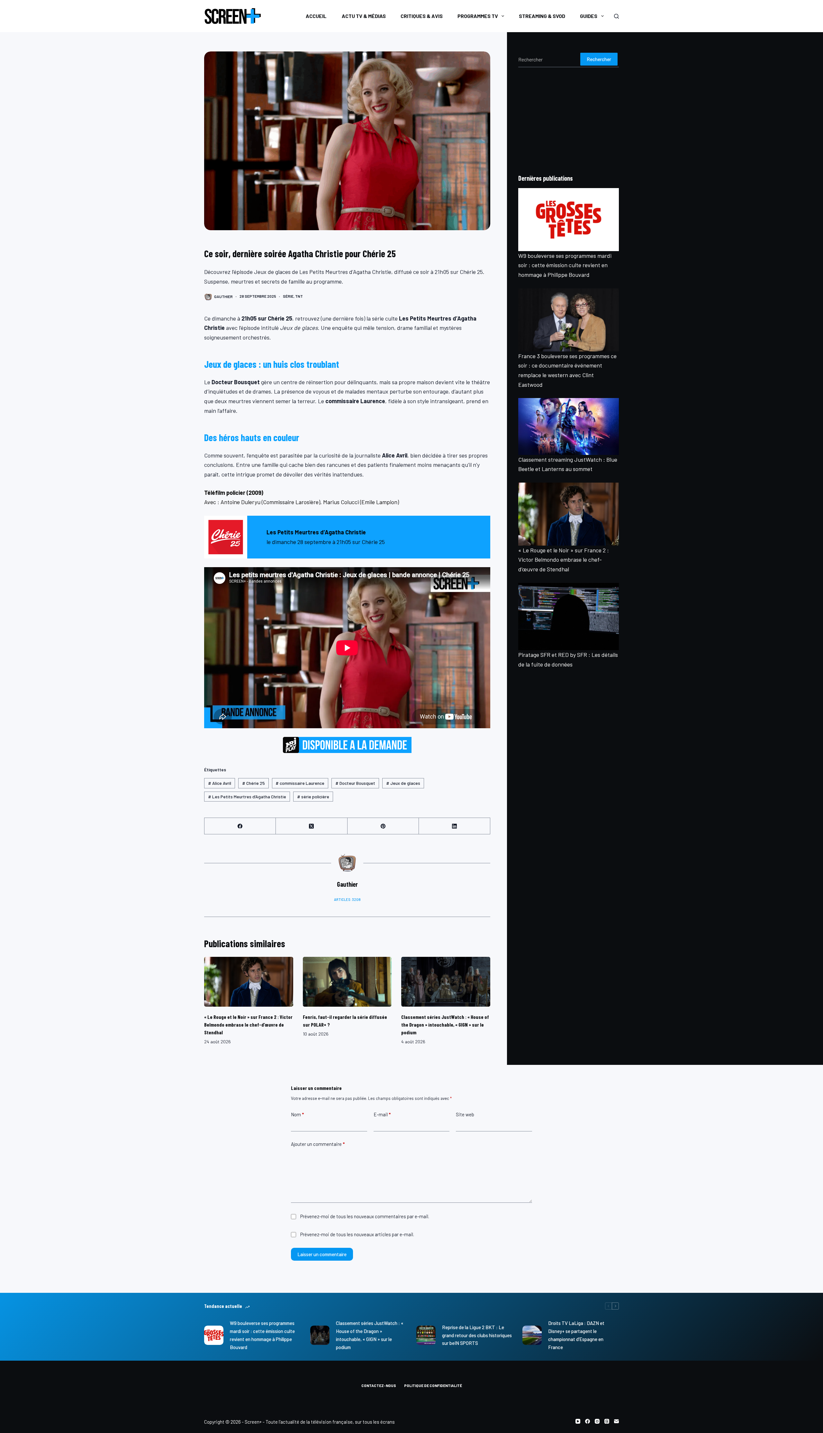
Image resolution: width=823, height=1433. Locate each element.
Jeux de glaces (403, 783)
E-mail (382, 1114)
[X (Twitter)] (311, 826)
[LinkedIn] (454, 826)
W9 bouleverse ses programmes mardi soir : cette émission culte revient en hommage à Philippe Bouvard (564, 265)
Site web (465, 1114)
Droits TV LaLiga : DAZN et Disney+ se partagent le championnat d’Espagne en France (576, 1335)
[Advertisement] (568, 120)
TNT (299, 296)
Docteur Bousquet (355, 783)
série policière (313, 796)
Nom (297, 1114)
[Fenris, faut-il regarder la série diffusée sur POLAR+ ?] (347, 982)
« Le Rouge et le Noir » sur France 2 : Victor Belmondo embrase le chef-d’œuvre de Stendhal (248, 1024)
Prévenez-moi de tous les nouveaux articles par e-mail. (357, 1234)
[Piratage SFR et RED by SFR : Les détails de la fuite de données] (568, 616)
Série (288, 296)
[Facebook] (240, 826)
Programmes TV (477, 16)
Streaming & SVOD (542, 16)
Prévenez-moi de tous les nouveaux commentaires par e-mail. (364, 1216)
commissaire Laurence (300, 783)
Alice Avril (219, 783)
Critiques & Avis (422, 16)
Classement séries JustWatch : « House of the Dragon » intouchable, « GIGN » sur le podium (445, 1024)
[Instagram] (597, 1421)
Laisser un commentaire (322, 1254)
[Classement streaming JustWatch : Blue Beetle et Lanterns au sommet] (568, 426)
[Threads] (606, 1421)
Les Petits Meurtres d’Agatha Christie (247, 796)
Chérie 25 (253, 783)
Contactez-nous (378, 1385)
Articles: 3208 (347, 899)
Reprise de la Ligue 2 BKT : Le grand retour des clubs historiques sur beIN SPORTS (477, 1335)
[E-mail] (616, 1421)
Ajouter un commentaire (318, 1144)
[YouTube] (577, 1421)
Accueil (316, 16)
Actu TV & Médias (364, 16)
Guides (588, 16)
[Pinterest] (383, 826)
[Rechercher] (616, 16)
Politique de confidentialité (433, 1385)
